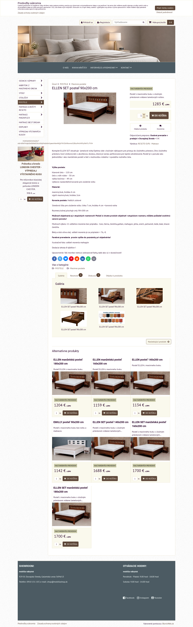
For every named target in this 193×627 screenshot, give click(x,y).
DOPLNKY (23, 127)
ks (60, 413)
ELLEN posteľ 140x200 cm (147, 359)
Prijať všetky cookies (165, 8)
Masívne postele (77, 268)
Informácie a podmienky (103, 67)
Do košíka (160, 115)
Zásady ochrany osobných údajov (52, 623)
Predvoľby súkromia (26, 623)
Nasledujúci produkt (157, 341)
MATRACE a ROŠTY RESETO (27, 108)
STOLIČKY (23, 97)
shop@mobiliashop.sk (57, 581)
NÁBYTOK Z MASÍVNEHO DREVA (28, 87)
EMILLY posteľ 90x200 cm (68, 422)
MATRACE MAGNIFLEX (24, 116)
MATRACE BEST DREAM (29, 122)
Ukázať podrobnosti (164, 12)
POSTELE (59, 268)
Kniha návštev (79, 67)
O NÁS (66, 67)
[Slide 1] (96, 61)
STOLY (22, 93)
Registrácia (105, 22)
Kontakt (125, 67)
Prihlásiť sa (87, 22)
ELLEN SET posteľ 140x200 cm (110, 422)
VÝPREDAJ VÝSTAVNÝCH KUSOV (30, 133)
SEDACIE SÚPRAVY (27, 80)
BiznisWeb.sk (168, 623)
